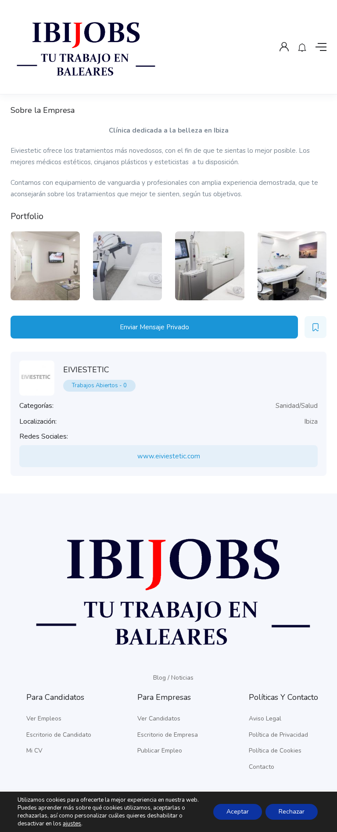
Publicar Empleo (159, 750)
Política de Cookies (275, 750)
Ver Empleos (43, 718)
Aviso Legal (265, 718)
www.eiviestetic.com (168, 456)
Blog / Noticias (173, 678)
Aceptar (237, 811)
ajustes (72, 824)
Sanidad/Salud (297, 405)
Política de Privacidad (278, 735)
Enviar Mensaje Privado (154, 327)
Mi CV (34, 750)
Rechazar (292, 811)
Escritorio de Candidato (58, 735)
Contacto (261, 767)
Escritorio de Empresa (167, 735)
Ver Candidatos (158, 718)
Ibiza (311, 421)
